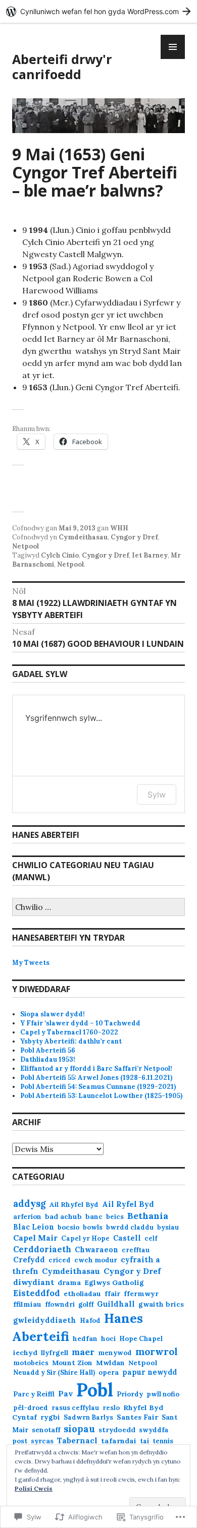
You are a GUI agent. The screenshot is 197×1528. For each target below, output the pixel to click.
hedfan (85, 1338)
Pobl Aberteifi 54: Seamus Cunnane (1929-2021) (98, 1086)
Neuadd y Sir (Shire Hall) (54, 1372)
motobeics (30, 1363)
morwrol (156, 1352)
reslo (111, 1407)
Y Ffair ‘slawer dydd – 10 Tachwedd (80, 1023)
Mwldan (110, 1362)
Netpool (25, 546)
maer (83, 1352)
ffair (112, 1293)
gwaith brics (161, 1304)
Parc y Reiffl (34, 1394)
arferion (27, 1216)
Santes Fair (137, 1417)
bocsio (68, 1227)
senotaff (46, 1430)
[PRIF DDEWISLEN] (173, 47)
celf (150, 1238)
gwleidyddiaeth (44, 1320)
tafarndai (118, 1440)
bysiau (168, 1227)
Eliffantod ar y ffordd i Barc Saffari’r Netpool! (96, 1068)
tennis (163, 1441)
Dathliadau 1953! (47, 1059)
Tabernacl (77, 1440)
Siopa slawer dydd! (52, 1014)
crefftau (136, 1250)
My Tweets (31, 962)
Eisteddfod (36, 1293)
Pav (65, 1393)
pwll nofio (162, 1394)
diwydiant (33, 1282)
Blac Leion (33, 1227)
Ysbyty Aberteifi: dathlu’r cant (71, 1041)
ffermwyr (141, 1293)
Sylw (156, 794)
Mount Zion (72, 1362)
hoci (108, 1338)
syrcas (42, 1440)
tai (144, 1441)
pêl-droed (30, 1407)
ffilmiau (27, 1304)
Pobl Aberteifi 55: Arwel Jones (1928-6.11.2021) (96, 1077)
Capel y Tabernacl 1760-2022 (69, 1032)
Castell (127, 1238)
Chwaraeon (96, 1249)
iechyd (25, 1352)
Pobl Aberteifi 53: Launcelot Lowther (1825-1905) (101, 1095)
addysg (29, 1203)
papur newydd (149, 1372)
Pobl (94, 1389)
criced (59, 1260)
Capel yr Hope (85, 1238)
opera (108, 1372)
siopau (79, 1429)
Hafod (90, 1320)
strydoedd (116, 1429)
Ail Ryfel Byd (128, 1204)
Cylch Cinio (60, 555)
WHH (119, 528)
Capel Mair (35, 1238)
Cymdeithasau (83, 537)
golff (85, 1304)
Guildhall (116, 1304)
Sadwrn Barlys (88, 1417)
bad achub (63, 1216)
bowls (93, 1227)
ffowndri (60, 1304)
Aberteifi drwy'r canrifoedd (62, 66)
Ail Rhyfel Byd (74, 1204)
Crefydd (29, 1259)
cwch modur (95, 1260)
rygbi (50, 1417)
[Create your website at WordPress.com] (98, 11)
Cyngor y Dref (134, 537)
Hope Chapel (141, 1338)
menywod (115, 1353)
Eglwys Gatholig (114, 1282)
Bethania (147, 1215)
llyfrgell (54, 1353)
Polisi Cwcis (34, 1488)
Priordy (130, 1394)
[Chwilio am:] (98, 907)
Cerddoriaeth (42, 1249)
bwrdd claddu (130, 1227)
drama (69, 1282)
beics (115, 1216)
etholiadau (82, 1293)
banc (94, 1216)
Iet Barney (150, 555)
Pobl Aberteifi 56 (47, 1050)
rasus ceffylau (75, 1407)
